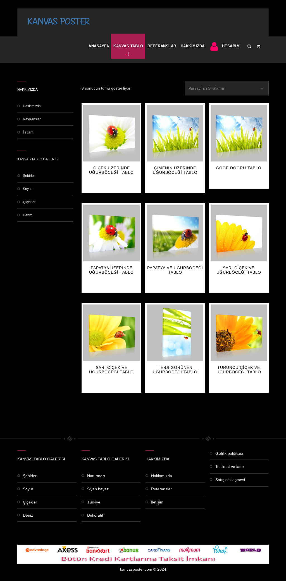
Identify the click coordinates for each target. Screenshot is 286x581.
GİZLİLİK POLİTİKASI (229, 453)
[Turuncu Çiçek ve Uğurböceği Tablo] (238, 332)
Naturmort (96, 476)
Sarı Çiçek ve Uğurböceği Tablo (238, 270)
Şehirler (29, 176)
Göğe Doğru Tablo (238, 168)
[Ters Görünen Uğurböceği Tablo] (175, 332)
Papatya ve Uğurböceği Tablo (175, 270)
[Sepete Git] (258, 46)
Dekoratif (95, 515)
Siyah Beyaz (98, 489)
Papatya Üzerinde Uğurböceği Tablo (111, 270)
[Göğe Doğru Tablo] (238, 133)
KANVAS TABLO (128, 46)
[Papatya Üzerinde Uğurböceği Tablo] (111, 233)
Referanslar (161, 46)
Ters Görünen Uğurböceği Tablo (175, 369)
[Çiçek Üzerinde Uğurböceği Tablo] (111, 133)
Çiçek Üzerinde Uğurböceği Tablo (111, 170)
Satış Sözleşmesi (230, 479)
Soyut (27, 189)
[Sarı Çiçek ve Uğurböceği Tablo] (238, 233)
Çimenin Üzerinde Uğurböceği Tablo (175, 170)
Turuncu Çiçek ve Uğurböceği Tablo (238, 369)
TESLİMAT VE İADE (229, 466)
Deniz (27, 215)
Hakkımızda (193, 46)
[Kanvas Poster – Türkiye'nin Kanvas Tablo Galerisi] (59, 21)
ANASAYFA (99, 46)
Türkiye (93, 502)
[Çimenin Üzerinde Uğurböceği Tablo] (175, 133)
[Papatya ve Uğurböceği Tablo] (175, 233)
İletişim (28, 132)
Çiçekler (29, 202)
